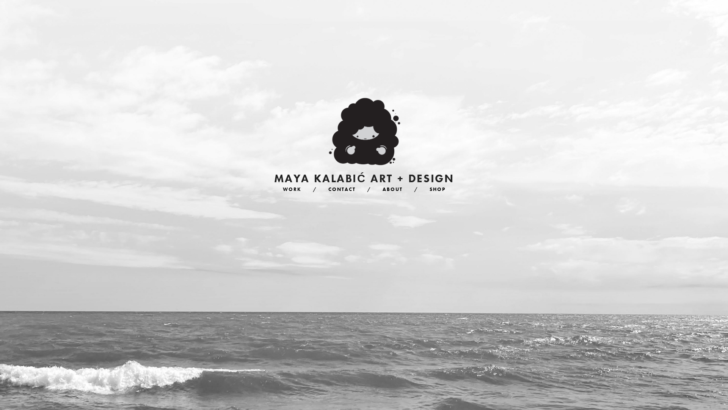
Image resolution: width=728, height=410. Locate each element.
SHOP (438, 189)
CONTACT (342, 189)
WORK (292, 189)
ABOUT (393, 189)
